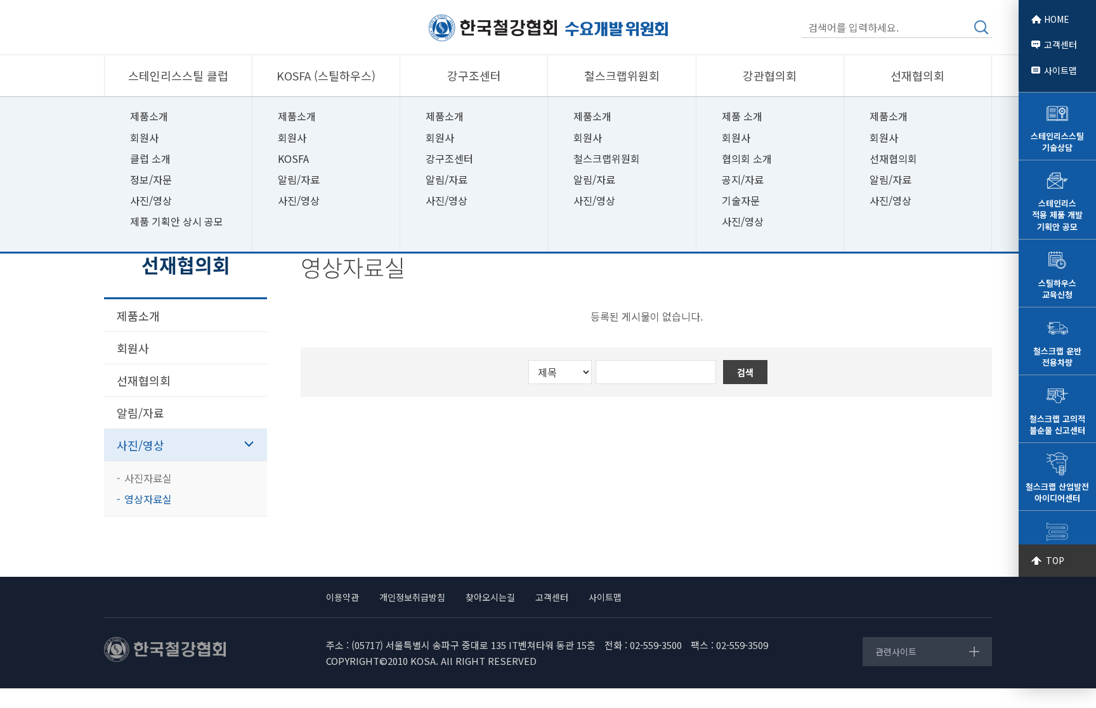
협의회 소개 (747, 158)
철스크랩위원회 (606, 158)
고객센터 (1060, 44)
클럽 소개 (150, 158)
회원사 (144, 137)
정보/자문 (151, 179)
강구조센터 (449, 158)
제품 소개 (742, 116)
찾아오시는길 (490, 597)
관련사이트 (896, 651)
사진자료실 (148, 478)
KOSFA (293, 158)
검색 (981, 27)
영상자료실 (148, 498)
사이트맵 (1060, 70)
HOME (1056, 19)
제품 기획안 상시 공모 (176, 221)
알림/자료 (299, 179)
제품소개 (149, 116)
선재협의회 (893, 158)
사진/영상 (151, 200)
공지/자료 (743, 179)
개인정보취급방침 (412, 597)
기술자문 (741, 200)
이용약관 (342, 597)
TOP (1055, 560)
